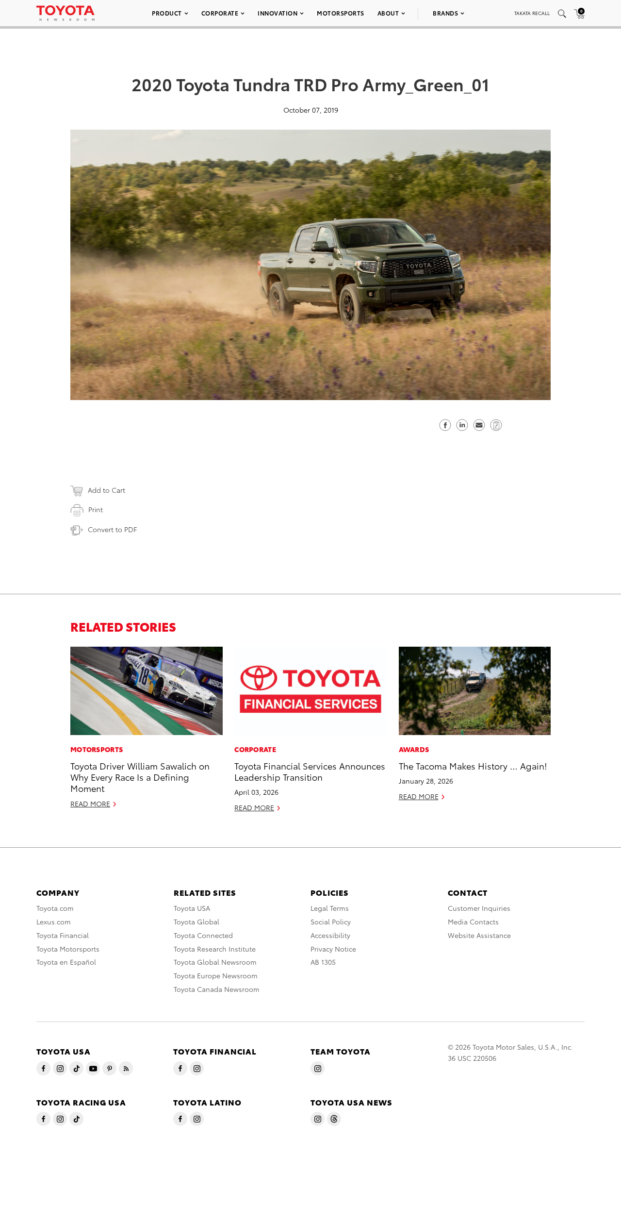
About (388, 13)
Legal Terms (329, 908)
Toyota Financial (62, 935)
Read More (90, 803)
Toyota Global (196, 921)
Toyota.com (55, 908)
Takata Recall (532, 13)
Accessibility (330, 935)
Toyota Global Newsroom (215, 962)
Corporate (220, 13)
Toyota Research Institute (215, 949)
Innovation (277, 13)
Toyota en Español (66, 962)
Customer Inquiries (479, 908)
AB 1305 (323, 962)
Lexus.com (53, 921)
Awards (414, 749)
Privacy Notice (333, 949)
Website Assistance (479, 935)
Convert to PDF (112, 529)
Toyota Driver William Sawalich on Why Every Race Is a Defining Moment (140, 776)
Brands (445, 13)
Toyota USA (192, 908)
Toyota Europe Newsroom (216, 975)
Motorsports (340, 13)
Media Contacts (473, 921)
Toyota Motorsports (67, 949)
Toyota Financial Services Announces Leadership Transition (309, 771)
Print (95, 509)
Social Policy (330, 921)
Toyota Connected (203, 935)
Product (167, 13)
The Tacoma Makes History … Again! (473, 765)
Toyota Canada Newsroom (217, 989)
